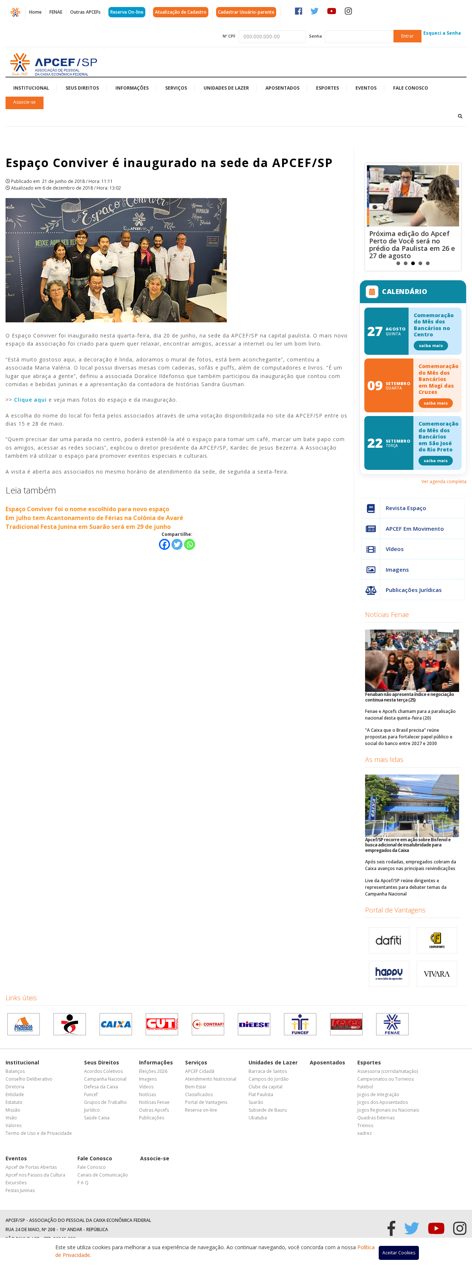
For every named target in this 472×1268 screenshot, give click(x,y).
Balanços (15, 1071)
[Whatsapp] (189, 544)
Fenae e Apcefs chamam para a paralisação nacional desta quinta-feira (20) (410, 714)
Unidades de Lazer (226, 88)
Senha (315, 36)
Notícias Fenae (387, 614)
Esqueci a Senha (442, 33)
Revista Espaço (406, 508)
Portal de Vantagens (395, 909)
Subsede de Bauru (268, 1110)
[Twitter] (177, 544)
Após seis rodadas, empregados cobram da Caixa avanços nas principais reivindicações (410, 865)
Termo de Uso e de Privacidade (39, 1133)
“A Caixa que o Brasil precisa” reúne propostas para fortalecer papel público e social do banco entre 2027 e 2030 (408, 736)
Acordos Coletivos (103, 1071)
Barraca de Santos (268, 1071)
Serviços (176, 88)
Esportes (327, 88)
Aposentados (282, 88)
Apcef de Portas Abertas (31, 1167)
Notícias (147, 1094)
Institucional (31, 88)
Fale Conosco (410, 88)
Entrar (407, 36)
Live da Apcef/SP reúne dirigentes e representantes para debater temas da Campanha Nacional (406, 887)
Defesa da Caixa (101, 1087)
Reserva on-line (201, 1110)
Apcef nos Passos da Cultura (35, 1175)
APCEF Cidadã (199, 1071)
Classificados (199, 1094)
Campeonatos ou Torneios (385, 1079)
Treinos (365, 1125)
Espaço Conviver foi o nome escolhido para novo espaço (87, 509)
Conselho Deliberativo (29, 1079)
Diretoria (15, 1087)
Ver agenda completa (443, 481)
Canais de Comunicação (102, 1175)
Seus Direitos (82, 88)
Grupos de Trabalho (105, 1102)
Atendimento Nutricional (210, 1079)
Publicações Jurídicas (414, 589)
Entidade (15, 1094)
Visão (11, 1118)
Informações (132, 88)
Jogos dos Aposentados (382, 1102)
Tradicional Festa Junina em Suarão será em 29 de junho (88, 527)
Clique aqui (30, 399)
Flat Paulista (261, 1094)
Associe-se (24, 102)
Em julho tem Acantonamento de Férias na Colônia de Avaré (94, 518)
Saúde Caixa (97, 1118)
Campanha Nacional (105, 1079)
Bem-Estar (195, 1087)
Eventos (365, 88)
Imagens (397, 569)
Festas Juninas (20, 1190)
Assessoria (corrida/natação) (387, 1071)
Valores (13, 1125)
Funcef (91, 1094)
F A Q (82, 1182)
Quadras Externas (376, 1118)
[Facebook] (164, 544)
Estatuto (14, 1102)
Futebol (365, 1087)
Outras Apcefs (154, 1110)
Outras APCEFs (85, 12)
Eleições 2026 (153, 1071)
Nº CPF (229, 36)
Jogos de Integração (378, 1094)
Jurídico (92, 1110)
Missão (13, 1110)
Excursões (16, 1182)
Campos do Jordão (269, 1079)
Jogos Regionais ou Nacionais (388, 1110)
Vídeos (395, 548)
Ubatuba (258, 1118)
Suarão (256, 1102)
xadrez (364, 1133)
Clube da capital (265, 1087)
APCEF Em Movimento (415, 528)
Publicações (151, 1118)
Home (35, 12)
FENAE (55, 12)
